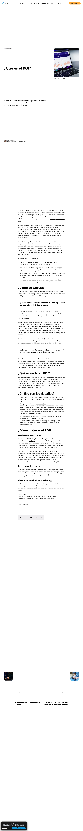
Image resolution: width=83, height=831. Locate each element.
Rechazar (15, 828)
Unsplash (64, 78)
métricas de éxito (41, 404)
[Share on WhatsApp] (20, 517)
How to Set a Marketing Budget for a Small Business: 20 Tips (37, 496)
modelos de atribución (33, 421)
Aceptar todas (22, 828)
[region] (14, 826)
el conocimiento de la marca (55, 410)
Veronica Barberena (11, 140)
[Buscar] (65, 3)
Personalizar (4, 828)
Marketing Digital (8, 48)
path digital (59, 78)
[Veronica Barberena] (5, 141)
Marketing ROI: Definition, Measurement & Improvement (36, 498)
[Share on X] (26, 517)
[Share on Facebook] (31, 517)
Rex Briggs (32, 441)
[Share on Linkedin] (36, 517)
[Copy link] (41, 517)
